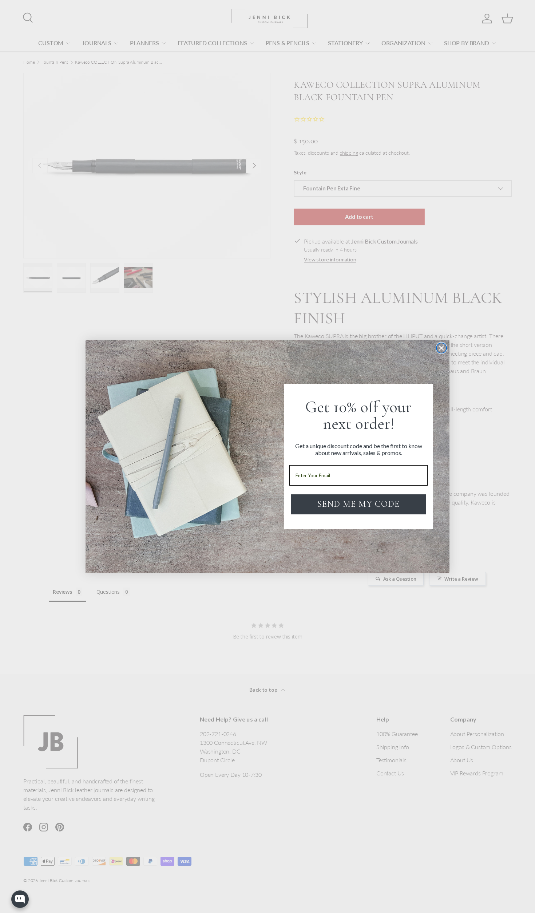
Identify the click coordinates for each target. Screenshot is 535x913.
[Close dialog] (441, 348)
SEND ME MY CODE (358, 504)
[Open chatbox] (20, 899)
